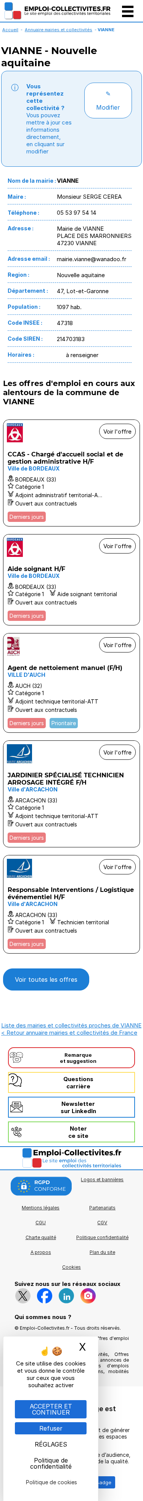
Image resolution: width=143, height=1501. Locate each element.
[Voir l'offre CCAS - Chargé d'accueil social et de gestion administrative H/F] (71, 473)
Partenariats (102, 1208)
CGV (102, 1222)
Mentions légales (40, 1208)
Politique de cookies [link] (51, 1482)
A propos (41, 1252)
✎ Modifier (108, 100)
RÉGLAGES (51, 1444)
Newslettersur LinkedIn (78, 1107)
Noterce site (78, 1132)
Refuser (51, 1428)
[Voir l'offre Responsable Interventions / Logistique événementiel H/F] (71, 904)
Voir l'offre (117, 431)
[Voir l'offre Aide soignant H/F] (71, 579)
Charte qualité (41, 1237)
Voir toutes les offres (46, 979)
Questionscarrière (78, 1082)
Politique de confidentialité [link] (51, 1463)
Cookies (71, 1267)
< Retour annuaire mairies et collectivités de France (69, 1032)
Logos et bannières (102, 1179)
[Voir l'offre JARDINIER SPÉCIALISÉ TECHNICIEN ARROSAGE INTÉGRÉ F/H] (71, 794)
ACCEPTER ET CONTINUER (51, 1409)
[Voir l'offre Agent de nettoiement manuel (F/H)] (71, 682)
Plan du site (102, 1252)
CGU (40, 1222)
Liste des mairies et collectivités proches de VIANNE (71, 1025)
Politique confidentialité (102, 1237)
